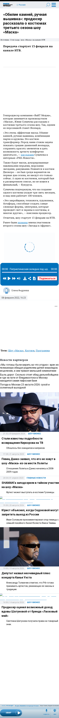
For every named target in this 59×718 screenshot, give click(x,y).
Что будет (9, 705)
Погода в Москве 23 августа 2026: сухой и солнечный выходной (25, 386)
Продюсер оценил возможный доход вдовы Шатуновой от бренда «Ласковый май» (29, 611)
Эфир (54, 714)
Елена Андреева (20, 290)
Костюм (29, 350)
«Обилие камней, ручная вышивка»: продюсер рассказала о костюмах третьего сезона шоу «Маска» (25, 23)
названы (23, 222)
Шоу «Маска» (16, 350)
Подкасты (46, 714)
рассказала (27, 154)
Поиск (48, 5)
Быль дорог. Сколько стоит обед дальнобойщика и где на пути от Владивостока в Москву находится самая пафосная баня (29, 377)
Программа (43, 350)
